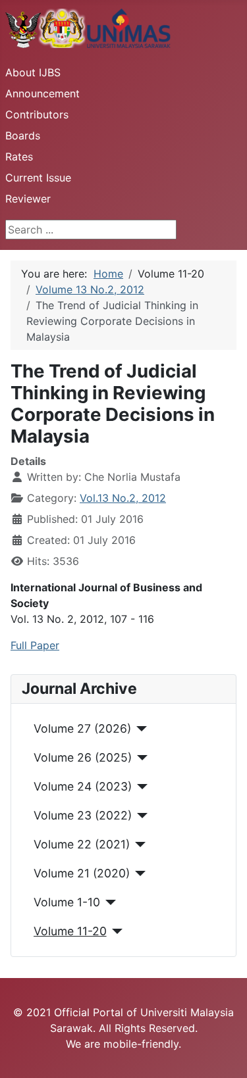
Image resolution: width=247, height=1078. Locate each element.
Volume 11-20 (70, 931)
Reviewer (28, 198)
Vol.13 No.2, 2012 (123, 497)
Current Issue (38, 177)
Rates (19, 156)
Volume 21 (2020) (82, 873)
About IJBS (33, 72)
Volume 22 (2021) (82, 844)
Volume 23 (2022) (83, 815)
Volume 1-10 (67, 902)
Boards (22, 135)
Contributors (37, 114)
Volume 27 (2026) (82, 728)
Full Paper (35, 645)
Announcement (42, 93)
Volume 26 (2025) (83, 757)
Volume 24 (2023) (83, 786)
